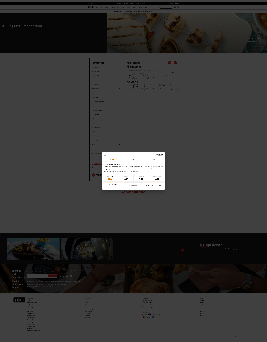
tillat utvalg (133, 185)
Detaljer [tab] (133, 159)
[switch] (126, 179)
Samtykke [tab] (112, 159)
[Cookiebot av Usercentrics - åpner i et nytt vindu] (157, 155)
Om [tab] (154, 159)
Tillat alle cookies (153, 185)
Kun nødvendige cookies (113, 185)
